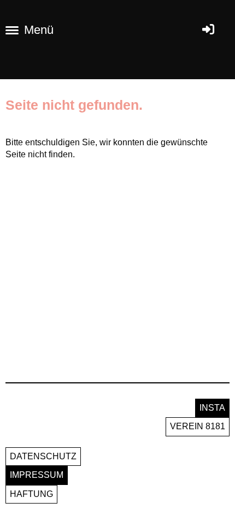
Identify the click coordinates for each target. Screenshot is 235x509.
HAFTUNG (31, 494)
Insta (212, 407)
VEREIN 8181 (197, 426)
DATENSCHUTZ (43, 456)
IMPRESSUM (36, 475)
